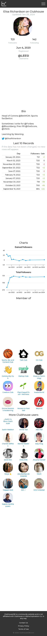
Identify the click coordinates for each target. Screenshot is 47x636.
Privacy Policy (23, 626)
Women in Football (23, 409)
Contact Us (23, 623)
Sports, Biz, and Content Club (8, 361)
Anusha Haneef (39, 460)
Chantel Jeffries (8, 445)
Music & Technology (39, 377)
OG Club (39, 360)
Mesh (39, 474)
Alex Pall (39, 430)
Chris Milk (23, 460)
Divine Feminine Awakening (8, 409)
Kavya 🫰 (7, 474)
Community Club (8, 377)
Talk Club (23, 360)
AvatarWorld (39, 392)
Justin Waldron (8, 430)
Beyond (39, 408)
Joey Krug (39, 444)
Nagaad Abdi (8, 490)
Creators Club (8, 392)
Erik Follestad (39, 490)
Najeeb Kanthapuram (8, 505)
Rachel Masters (23, 445)
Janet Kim (8, 460)
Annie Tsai (23, 430)
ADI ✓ (23, 490)
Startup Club (23, 376)
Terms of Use (23, 629)
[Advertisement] (23, 85)
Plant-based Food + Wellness (23, 393)
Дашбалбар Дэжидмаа (23, 475)
